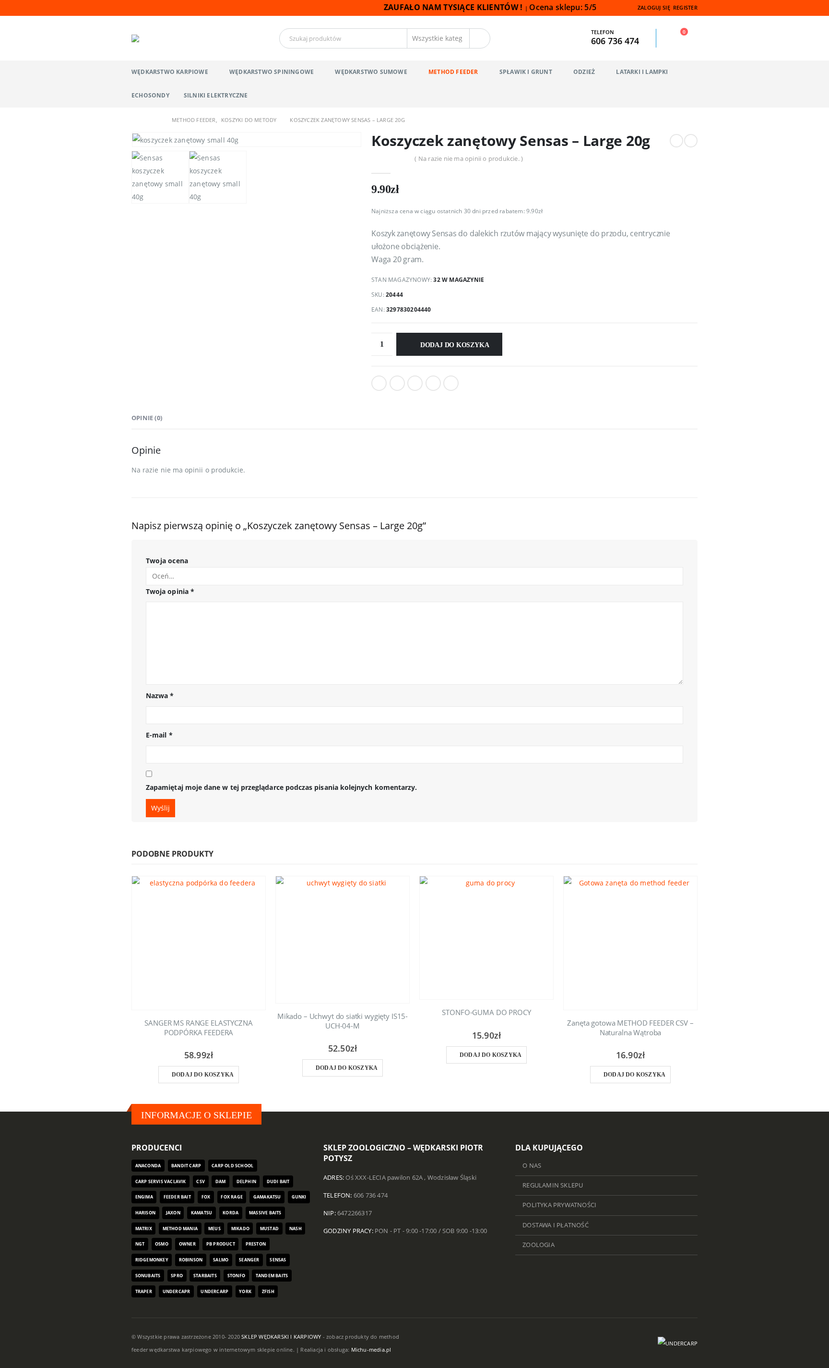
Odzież (584, 72)
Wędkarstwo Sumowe (371, 72)
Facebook (379, 383)
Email (451, 383)
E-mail (159, 734)
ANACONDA (148, 1165)
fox (206, 1197)
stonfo (236, 1275)
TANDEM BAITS (272, 1275)
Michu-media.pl (371, 1349)
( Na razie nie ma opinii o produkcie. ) (468, 158)
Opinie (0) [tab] (146, 417)
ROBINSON (191, 1260)
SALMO (220, 1260)
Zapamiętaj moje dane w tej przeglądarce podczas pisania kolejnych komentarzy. (281, 787)
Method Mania (180, 1228)
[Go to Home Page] (134, 119)
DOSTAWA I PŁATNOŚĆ (555, 1225)
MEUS (214, 1228)
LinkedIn (415, 383)
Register (685, 7)
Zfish (268, 1291)
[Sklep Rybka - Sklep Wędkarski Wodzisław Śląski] (154, 38)
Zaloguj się (654, 7)
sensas (278, 1260)
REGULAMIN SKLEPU (552, 1185)
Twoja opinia (170, 591)
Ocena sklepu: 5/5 (563, 7)
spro (177, 1275)
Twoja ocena (167, 560)
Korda (230, 1213)
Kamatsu (201, 1213)
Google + (433, 383)
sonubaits (148, 1275)
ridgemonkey (151, 1260)
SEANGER (249, 1260)
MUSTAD (269, 1228)
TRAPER (143, 1291)
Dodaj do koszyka (454, 345)
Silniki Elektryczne (216, 95)
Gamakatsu (267, 1197)
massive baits (265, 1213)
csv (200, 1181)
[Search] (480, 38)
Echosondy (150, 95)
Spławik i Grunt (525, 72)
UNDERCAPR (176, 1291)
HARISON (145, 1213)
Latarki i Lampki (642, 72)
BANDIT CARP (186, 1165)
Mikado (240, 1228)
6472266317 (354, 1213)
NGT (140, 1244)
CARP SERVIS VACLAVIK (160, 1181)
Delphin (246, 1181)
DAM (220, 1181)
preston (256, 1244)
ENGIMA (144, 1197)
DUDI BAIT (278, 1181)
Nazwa (160, 695)
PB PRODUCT (220, 1244)
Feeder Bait (177, 1197)
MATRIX (143, 1228)
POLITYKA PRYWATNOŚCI (559, 1205)
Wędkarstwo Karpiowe (169, 72)
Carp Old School (232, 1165)
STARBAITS (205, 1275)
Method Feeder (453, 72)
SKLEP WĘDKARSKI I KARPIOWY (281, 1336)
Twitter (397, 383)
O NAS (531, 1166)
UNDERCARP (214, 1291)
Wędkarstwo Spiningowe (271, 72)
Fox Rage (232, 1197)
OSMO (161, 1244)
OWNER (187, 1244)
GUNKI (299, 1197)
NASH (295, 1228)
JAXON (173, 1213)
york (245, 1291)
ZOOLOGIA (538, 1245)
